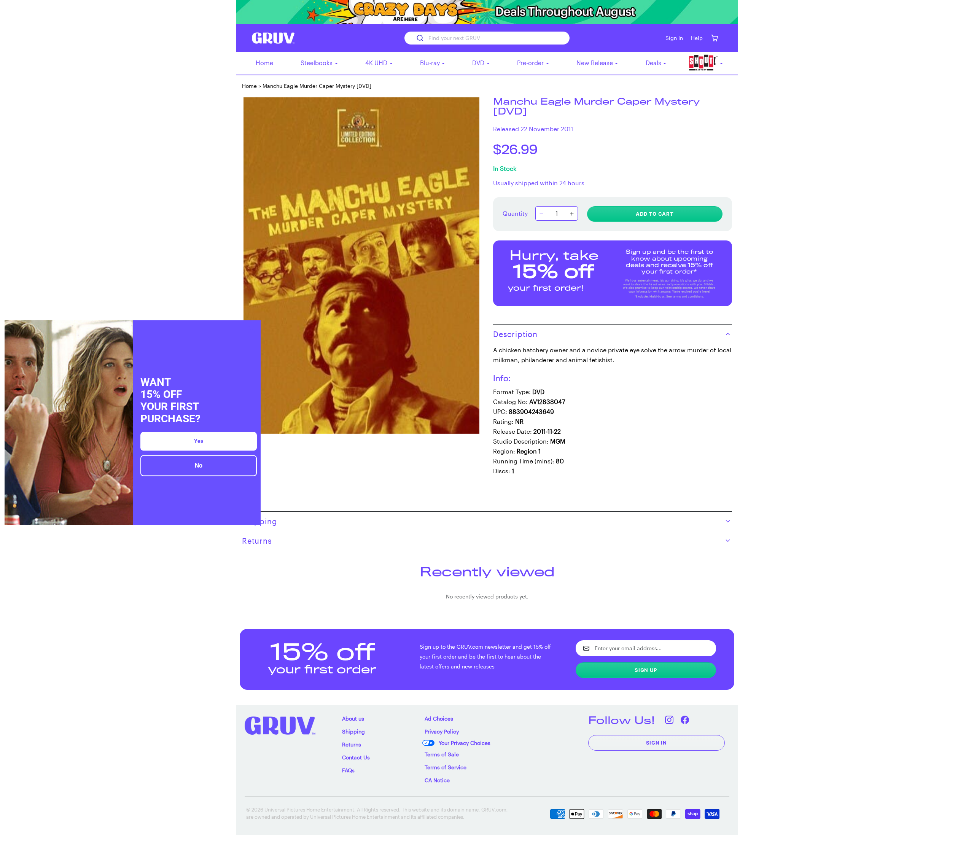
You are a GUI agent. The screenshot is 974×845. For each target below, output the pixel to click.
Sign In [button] (674, 38)
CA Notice (437, 780)
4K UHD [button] (377, 62)
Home (264, 62)
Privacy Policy (442, 731)
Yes (198, 441)
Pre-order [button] (531, 62)
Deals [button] (654, 62)
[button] (714, 38)
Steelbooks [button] (317, 62)
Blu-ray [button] (430, 62)
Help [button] (697, 38)
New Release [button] (595, 62)
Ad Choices (439, 718)
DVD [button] (479, 62)
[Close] (251, 329)
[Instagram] (669, 720)
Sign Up (646, 670)
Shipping (353, 731)
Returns (351, 744)
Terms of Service (445, 767)
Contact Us (356, 757)
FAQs (348, 770)
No (198, 465)
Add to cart (655, 214)
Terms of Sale (442, 754)
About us (353, 718)
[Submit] (419, 38)
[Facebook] (685, 720)
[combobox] (487, 38)
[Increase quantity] (572, 214)
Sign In (656, 743)
